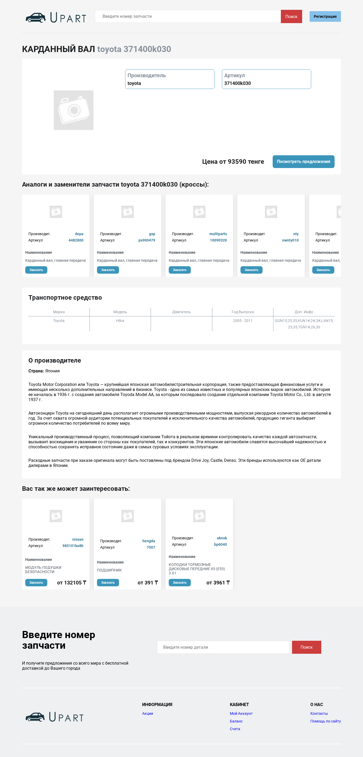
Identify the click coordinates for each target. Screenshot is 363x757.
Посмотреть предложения (303, 161)
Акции (147, 713)
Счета (235, 729)
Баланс (236, 721)
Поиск (291, 16)
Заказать (36, 270)
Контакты (319, 713)
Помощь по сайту (325, 721)
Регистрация (325, 16)
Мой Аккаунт (241, 713)
